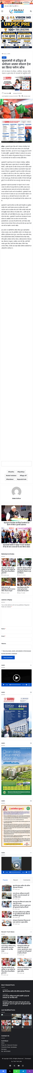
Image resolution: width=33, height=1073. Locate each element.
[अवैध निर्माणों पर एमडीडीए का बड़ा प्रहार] (16, 1029)
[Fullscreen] (29, 685)
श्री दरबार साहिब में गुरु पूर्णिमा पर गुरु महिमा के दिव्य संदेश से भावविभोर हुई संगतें (8, 570)
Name (3, 628)
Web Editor (6, 93)
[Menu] (2, 12)
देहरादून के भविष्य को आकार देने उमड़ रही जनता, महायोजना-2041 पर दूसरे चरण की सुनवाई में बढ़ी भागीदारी (22, 904)
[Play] (4, 685)
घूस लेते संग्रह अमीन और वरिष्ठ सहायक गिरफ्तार (21, 886)
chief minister (11, 475)
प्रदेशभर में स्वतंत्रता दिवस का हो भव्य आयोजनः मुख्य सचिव (21, 921)
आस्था (8, 53)
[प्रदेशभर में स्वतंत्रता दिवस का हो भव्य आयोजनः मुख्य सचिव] (7, 922)
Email (3, 636)
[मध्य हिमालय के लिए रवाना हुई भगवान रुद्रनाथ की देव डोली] (24, 582)
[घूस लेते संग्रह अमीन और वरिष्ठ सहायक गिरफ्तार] (7, 888)
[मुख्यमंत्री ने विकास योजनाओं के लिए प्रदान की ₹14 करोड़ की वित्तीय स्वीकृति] (27, 1022)
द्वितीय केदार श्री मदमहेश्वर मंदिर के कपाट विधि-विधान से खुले (8, 589)
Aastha (11, 472)
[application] (16, 677)
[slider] (15, 684)
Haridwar (10, 479)
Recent (15, 880)
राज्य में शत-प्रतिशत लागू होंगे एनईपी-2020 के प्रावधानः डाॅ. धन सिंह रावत (21, 895)
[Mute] (26, 685)
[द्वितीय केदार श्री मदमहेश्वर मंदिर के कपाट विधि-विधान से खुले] (8, 582)
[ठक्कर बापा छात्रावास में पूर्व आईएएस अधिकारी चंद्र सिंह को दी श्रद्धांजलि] (6, 1029)
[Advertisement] (16, 267)
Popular (5, 880)
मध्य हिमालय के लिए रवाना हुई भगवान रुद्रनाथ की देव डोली (23, 589)
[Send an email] (10, 93)
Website (3, 643)
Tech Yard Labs (17, 1061)
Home (5, 53)
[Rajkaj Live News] (17, 11)
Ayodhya (21, 472)
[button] (16, 677)
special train (22, 479)
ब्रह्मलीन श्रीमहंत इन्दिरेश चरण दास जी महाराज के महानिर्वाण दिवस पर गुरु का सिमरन (24, 570)
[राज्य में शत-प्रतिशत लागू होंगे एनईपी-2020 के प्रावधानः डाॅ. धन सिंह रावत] (7, 895)
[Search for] (31, 12)
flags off (23, 475)
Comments (26, 880)
